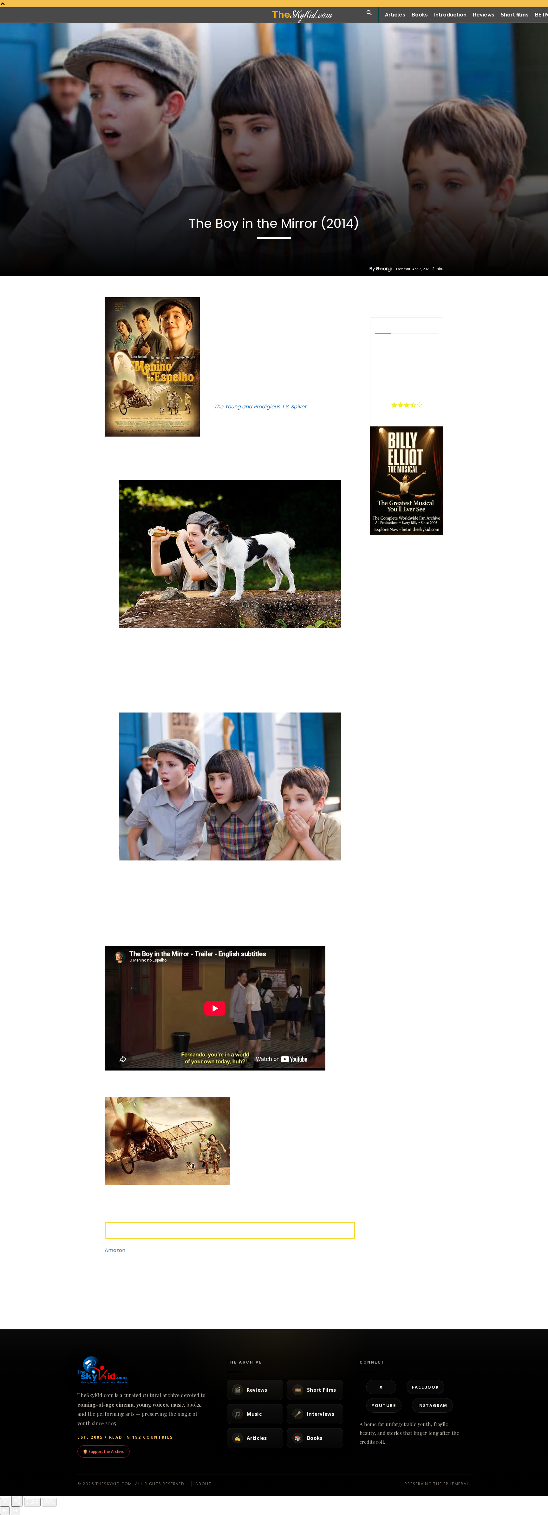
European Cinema (217, 1310)
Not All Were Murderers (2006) (229, 1293)
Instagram (432, 1405)
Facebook (425, 1387)
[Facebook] (384, 301)
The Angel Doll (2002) (450, 1290)
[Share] (17, 1501)
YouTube (384, 1405)
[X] (399, 301)
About (203, 1483)
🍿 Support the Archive (103, 1451)
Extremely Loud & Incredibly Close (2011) (159, 1293)
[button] (369, 13)
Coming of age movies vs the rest (381, 1293)
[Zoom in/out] (49, 1502)
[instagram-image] (382, 549)
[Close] (5, 1502)
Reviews (60, 1310)
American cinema (291, 1304)
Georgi (384, 268)
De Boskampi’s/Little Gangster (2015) (77, 1293)
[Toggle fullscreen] (32, 1502)
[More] (428, 301)
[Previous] (5, 1510)
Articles (357, 1310)
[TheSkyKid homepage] (143, 1370)
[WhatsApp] (414, 301)
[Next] (15, 1510)
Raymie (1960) (293, 1290)
